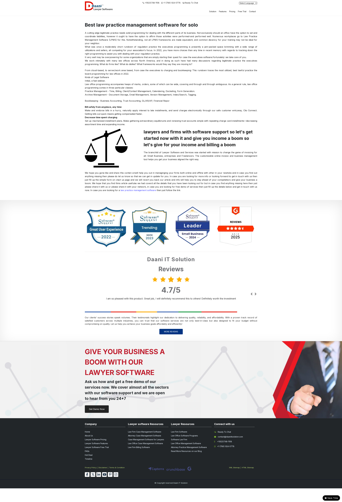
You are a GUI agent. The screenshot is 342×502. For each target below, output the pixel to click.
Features (223, 11)
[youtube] (104, 474)
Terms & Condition (117, 467)
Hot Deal (88, 455)
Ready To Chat (191, 3)
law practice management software (138, 190)
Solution (212, 11)
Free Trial (242, 11)
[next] (255, 294)
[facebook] (87, 474)
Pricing (232, 11)
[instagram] (116, 474)
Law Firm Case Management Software (144, 432)
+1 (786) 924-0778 (171, 3)
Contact (252, 11)
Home (87, 432)
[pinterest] (110, 474)
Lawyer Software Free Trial (97, 447)
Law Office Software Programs (184, 435)
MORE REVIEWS (171, 331)
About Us (89, 435)
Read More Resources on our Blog (186, 451)
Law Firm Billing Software (139, 447)
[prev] (251, 294)
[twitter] (93, 474)
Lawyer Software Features (96, 443)
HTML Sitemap (248, 467)
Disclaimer (102, 467)
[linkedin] (98, 474)
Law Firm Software (179, 432)
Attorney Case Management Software (144, 435)
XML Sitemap (234, 467)
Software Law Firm (179, 439)
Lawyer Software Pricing (95, 439)
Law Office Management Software (186, 443)
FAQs (87, 451)
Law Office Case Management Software (145, 443)
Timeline (88, 459)
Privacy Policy (90, 467)
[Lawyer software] (102, 10)
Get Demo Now (97, 409)
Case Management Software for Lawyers (146, 439)
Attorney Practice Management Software (189, 447)
